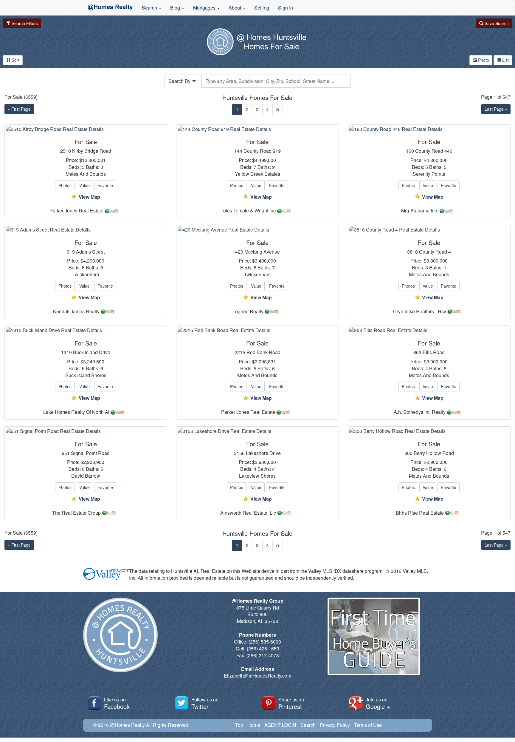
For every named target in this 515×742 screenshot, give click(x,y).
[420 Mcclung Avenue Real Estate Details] (257, 229)
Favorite (105, 185)
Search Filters (24, 23)
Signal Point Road (90, 453)
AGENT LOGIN (280, 724)
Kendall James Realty (76, 311)
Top (239, 724)
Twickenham (85, 274)
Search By (180, 81)
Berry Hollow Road (434, 453)
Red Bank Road (263, 352)
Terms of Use (368, 724)
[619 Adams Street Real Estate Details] (86, 229)
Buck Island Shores (85, 375)
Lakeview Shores (257, 476)
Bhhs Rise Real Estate (420, 513)
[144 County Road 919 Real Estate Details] (257, 129)
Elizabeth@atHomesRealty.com (257, 675)
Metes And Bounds (86, 174)
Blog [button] (175, 7)
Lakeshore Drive (263, 453)
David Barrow (85, 476)
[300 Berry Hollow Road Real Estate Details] (429, 431)
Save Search (496, 23)
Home (253, 724)
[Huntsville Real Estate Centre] (110, 7)
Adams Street (90, 251)
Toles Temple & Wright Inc (248, 210)
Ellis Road (434, 352)
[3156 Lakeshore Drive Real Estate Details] (257, 431)
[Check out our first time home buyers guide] (374, 635)
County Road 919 (262, 151)
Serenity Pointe (429, 174)
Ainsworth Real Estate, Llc (248, 513)
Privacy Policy (335, 724)
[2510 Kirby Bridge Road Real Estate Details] (86, 129)
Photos (65, 185)
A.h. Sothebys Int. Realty (420, 412)
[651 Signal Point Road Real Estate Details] (86, 431)
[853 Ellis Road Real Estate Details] (429, 330)
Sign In (285, 7)
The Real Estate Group (76, 513)
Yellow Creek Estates (257, 174)
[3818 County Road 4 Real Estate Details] (429, 229)
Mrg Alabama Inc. (419, 210)
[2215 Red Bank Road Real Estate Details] (257, 330)
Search (308, 724)
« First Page (19, 109)
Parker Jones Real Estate (76, 210)
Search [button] (150, 7)
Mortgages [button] (205, 7)
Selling (261, 7)
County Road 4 (435, 251)
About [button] (235, 7)
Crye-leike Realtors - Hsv (419, 311)
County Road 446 (433, 151)
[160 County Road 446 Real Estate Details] (429, 129)
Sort (14, 60)
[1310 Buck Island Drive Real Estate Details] (86, 330)
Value (84, 185)
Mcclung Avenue (262, 251)
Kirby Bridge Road (91, 151)
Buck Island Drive (91, 352)
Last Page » (496, 109)
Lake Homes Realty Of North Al (76, 412)
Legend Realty (247, 311)
